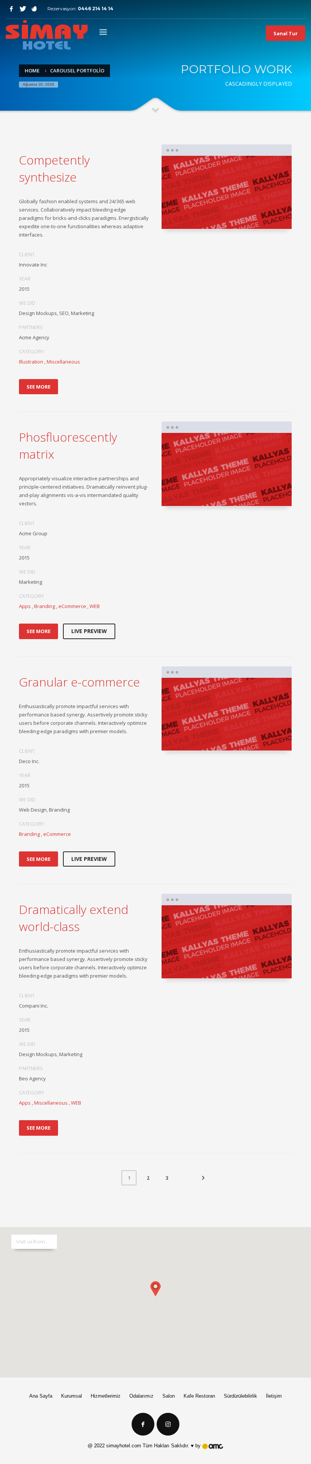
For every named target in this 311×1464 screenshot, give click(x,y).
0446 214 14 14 (95, 8)
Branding (44, 606)
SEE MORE (38, 386)
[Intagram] (34, 8)
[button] (155, 1294)
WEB (95, 606)
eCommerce (72, 606)
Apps (25, 606)
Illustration (31, 361)
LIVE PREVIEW (89, 631)
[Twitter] (22, 8)
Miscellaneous (63, 361)
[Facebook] (11, 8)
